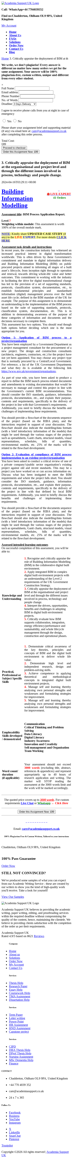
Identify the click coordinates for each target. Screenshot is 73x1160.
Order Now (8, 865)
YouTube (14, 1119)
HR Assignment (18, 1024)
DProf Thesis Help (20, 1053)
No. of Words (9, 100)
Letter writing (17, 1018)
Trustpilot (7, 1145)
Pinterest (14, 1139)
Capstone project (19, 1031)
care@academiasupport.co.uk (49, 131)
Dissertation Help (19, 999)
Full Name (7, 88)
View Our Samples (12, 896)
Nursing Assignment (21, 1056)
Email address (9, 92)
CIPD (12, 1046)
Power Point (16, 1021)
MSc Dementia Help (21, 1060)
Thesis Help (16, 983)
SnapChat (15, 1135)
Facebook (15, 1112)
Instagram (15, 1122)
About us (14, 954)
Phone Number (10, 96)
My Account (8, 25)
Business (14, 1115)
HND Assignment (19, 1028)
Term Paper (16, 1014)
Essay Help (15, 989)
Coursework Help (19, 993)
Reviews (39, 936)
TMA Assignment (19, 996)
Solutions (14, 957)
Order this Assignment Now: (20, 151)
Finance (13, 1063)
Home (5, 58)
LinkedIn (14, 1132)
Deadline (6, 103)
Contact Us (15, 968)
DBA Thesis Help (19, 1050)
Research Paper (18, 986)
